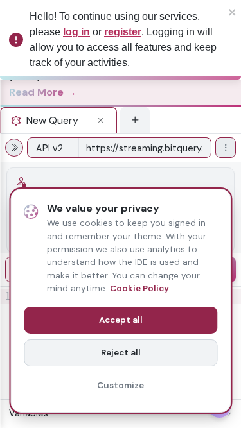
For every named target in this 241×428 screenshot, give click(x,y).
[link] (112, 81)
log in (76, 31)
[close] (232, 11)
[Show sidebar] (14, 148)
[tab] (58, 120)
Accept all (121, 319)
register (122, 31)
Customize (120, 385)
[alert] (120, 40)
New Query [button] (52, 120)
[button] (97, 120)
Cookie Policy (139, 288)
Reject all (121, 352)
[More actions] (225, 147)
